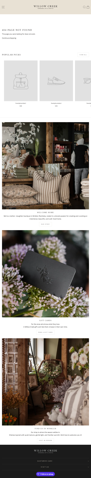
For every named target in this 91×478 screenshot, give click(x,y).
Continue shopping (9, 38)
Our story (45, 224)
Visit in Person (45, 440)
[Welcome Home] (45, 165)
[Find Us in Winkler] (45, 381)
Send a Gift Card (45, 332)
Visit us (45, 467)
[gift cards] (45, 273)
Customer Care (45, 461)
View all (83, 54)
